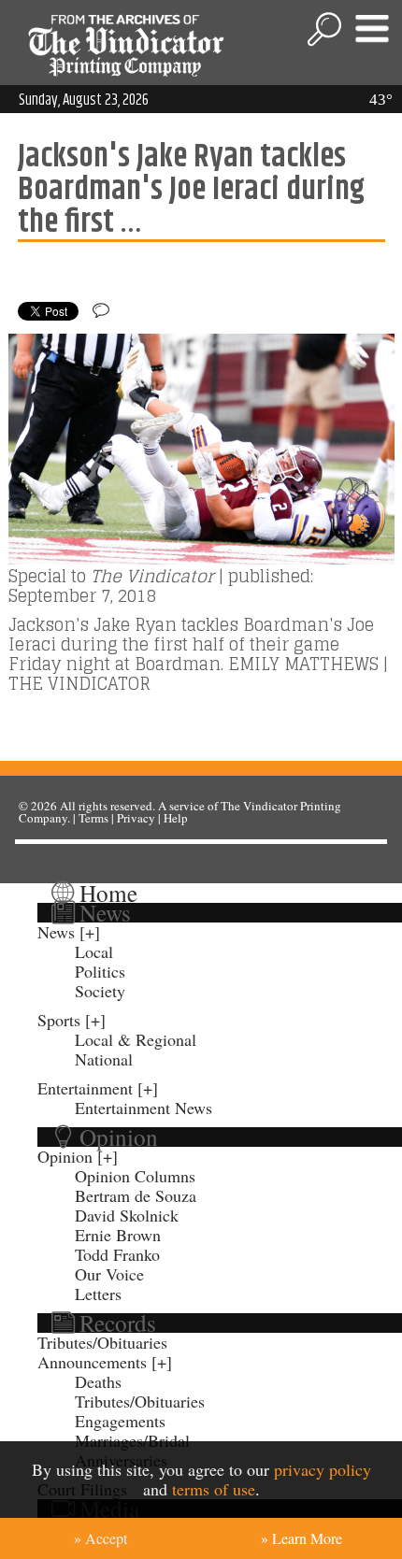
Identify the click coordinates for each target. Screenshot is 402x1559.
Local (94, 951)
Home (108, 892)
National (104, 1059)
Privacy (136, 817)
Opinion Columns (135, 1176)
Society (100, 991)
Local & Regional (135, 1039)
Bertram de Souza (135, 1195)
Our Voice (109, 1274)
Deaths (98, 1381)
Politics (100, 971)
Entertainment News (143, 1107)
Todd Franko (117, 1254)
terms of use (213, 1489)
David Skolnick (127, 1215)
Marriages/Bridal (132, 1440)
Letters (98, 1293)
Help (176, 817)
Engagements (120, 1420)
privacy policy (322, 1469)
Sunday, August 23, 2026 (84, 100)
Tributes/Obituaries (102, 1342)
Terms (93, 817)
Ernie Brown (118, 1234)
